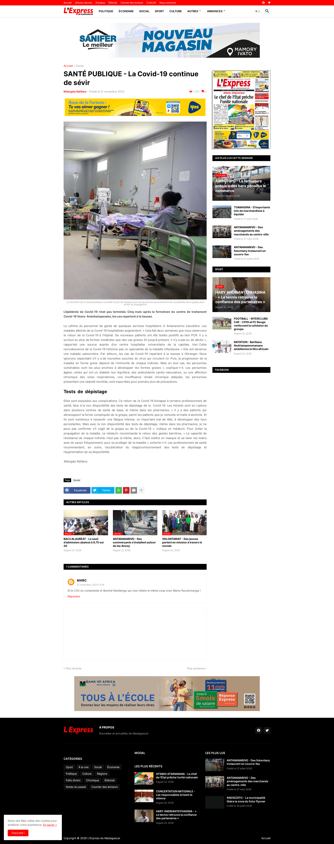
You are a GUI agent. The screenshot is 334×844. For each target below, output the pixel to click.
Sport (159, 11)
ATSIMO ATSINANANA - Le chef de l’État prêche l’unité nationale (177, 775)
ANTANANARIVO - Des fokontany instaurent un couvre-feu (250, 250)
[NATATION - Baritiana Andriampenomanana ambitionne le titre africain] (221, 346)
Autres (192, 11)
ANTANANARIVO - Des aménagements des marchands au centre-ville (251, 231)
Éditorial (112, 2)
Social (144, 11)
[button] (257, 11)
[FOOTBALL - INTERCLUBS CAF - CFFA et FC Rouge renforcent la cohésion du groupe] (221, 323)
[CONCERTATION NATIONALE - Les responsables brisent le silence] (144, 796)
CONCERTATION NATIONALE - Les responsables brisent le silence (175, 795)
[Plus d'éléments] (141, 490)
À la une (83, 767)
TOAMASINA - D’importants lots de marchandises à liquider (252, 211)
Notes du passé (76, 786)
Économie (126, 11)
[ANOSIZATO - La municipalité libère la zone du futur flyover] (214, 802)
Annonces (214, 11)
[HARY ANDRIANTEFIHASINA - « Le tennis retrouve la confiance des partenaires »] (144, 816)
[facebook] (263, 2)
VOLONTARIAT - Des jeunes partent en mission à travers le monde (182, 542)
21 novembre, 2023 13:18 (90, 584)
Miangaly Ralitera (75, 91)
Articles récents (83, 2)
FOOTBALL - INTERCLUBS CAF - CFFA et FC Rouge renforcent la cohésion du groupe (251, 324)
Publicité (151, 2)
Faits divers (73, 780)
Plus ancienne (195, 668)
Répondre (74, 596)
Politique (106, 11)
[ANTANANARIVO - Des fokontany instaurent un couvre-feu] (221, 251)
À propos (100, 2)
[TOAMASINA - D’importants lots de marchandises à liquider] (221, 212)
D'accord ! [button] (18, 833)
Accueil (68, 2)
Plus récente (73, 668)
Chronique (92, 780)
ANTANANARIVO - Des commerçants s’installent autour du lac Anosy (134, 542)
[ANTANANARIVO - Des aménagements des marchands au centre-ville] (221, 232)
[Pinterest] (126, 490)
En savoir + (50, 824)
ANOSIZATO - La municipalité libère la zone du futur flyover (246, 799)
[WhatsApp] (118, 490)
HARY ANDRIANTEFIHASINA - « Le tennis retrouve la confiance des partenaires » (176, 815)
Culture (175, 11)
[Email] (133, 490)
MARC (82, 580)
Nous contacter (167, 2)
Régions (102, 773)
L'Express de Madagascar (104, 838)
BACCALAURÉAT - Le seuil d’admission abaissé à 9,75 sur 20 (84, 542)
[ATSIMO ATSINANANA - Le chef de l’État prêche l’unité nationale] (144, 778)
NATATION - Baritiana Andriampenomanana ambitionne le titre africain (251, 345)
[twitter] (269, 2)
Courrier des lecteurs (132, 2)
